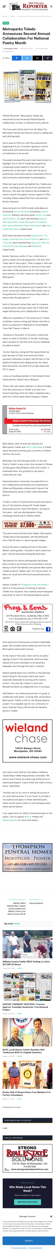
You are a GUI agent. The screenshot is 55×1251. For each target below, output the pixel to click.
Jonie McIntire (16, 239)
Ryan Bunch (37, 235)
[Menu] (4, 6)
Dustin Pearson (31, 239)
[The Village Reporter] (29, 6)
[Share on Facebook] (17, 58)
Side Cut (45, 242)
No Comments (42, 48)
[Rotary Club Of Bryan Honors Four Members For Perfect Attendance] (27, 1075)
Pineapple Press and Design (34, 584)
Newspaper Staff (11, 48)
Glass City (35, 242)
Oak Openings (21, 246)
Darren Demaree (21, 211)
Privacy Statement (35, 1248)
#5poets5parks (10, 820)
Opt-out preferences (19, 1248)
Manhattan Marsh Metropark (27, 225)
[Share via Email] (37, 58)
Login (5, 1128)
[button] (51, 1216)
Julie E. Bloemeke (34, 447)
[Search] (51, 6)
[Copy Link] (48, 58)
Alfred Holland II (36, 903)
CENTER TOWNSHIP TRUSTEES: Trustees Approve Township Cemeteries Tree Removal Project (25, 1007)
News (6, 23)
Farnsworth (8, 246)
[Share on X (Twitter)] (27, 58)
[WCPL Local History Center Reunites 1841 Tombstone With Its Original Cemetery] (27, 1032)
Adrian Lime (41, 215)
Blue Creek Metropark (24, 222)
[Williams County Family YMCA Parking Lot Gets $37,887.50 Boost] (27, 944)
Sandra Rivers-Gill (11, 218)
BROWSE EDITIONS (27, 1202)
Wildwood (36, 246)
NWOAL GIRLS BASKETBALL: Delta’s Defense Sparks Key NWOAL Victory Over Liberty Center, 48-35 (16, 908)
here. (29, 817)
